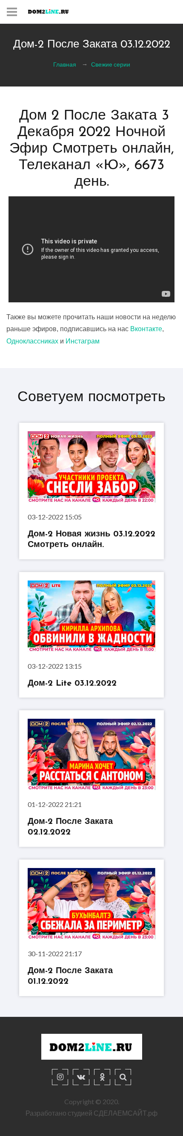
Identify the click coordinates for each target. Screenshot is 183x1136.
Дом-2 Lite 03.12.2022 (72, 683)
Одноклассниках (32, 341)
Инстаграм (83, 341)
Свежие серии (110, 64)
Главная (64, 64)
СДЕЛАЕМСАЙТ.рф (125, 1113)
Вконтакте (146, 328)
